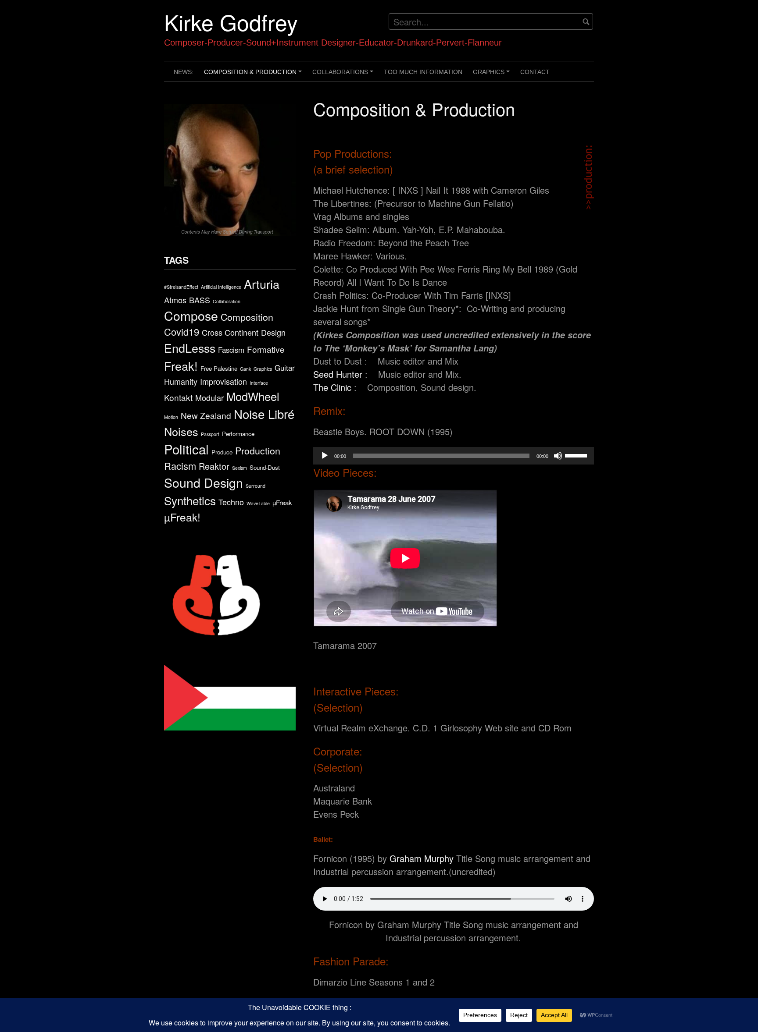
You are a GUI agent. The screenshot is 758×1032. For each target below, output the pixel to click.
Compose (191, 315)
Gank (245, 368)
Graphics (492, 75)
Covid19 (181, 331)
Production (257, 450)
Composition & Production (254, 75)
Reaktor (214, 466)
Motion (171, 417)
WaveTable (258, 503)
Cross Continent (230, 332)
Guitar (285, 367)
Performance (238, 433)
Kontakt (178, 397)
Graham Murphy (422, 858)
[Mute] (558, 455)
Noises (181, 431)
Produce (221, 452)
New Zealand (206, 415)
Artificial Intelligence (221, 287)
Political (186, 449)
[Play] (324, 455)
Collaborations (344, 75)
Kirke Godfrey (231, 21)
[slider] (577, 455)
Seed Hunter (337, 374)
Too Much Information (423, 71)
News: (183, 71)
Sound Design (203, 482)
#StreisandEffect (181, 287)
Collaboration (226, 301)
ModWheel (252, 396)
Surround (255, 485)
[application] (453, 456)
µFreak (282, 502)
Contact (535, 71)
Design (273, 332)
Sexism (239, 468)
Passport (210, 434)
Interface (259, 382)
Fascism (231, 349)
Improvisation (223, 381)
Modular (209, 397)
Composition (247, 316)
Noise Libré (264, 413)
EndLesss (189, 347)
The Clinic (332, 387)
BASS (199, 299)
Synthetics (190, 500)
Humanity (180, 381)
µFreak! (182, 517)
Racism (180, 465)
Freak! (181, 365)
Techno (231, 501)
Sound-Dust (265, 467)
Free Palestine (218, 368)
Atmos (175, 299)
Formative (266, 349)
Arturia (261, 283)
